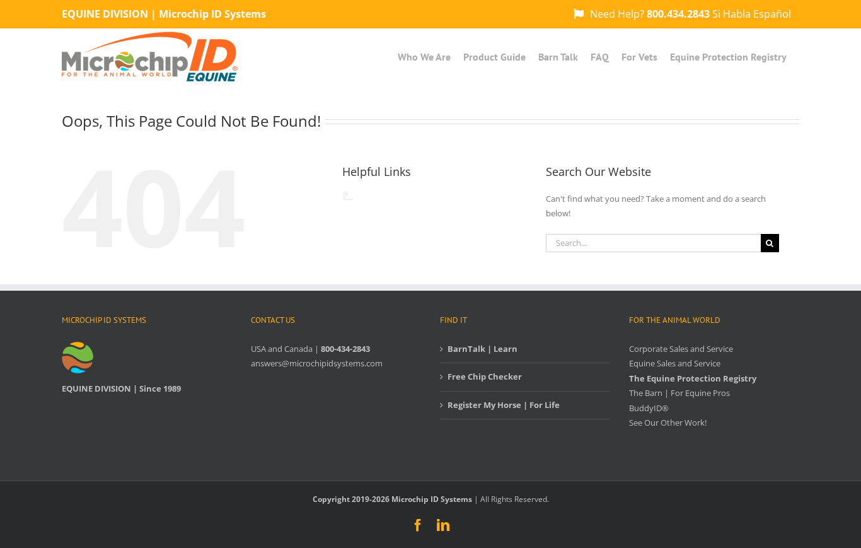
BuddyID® (649, 408)
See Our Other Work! (668, 422)
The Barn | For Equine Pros (679, 393)
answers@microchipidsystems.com (317, 363)
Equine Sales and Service (674, 363)
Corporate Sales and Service (681, 348)
